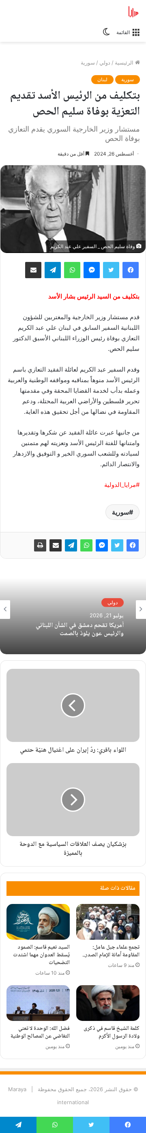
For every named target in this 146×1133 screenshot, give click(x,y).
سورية (88, 62)
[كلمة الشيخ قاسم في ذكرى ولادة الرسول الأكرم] (108, 1003)
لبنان (102, 79)
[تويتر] (117, 545)
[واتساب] (86, 545)
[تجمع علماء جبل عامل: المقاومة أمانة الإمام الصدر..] (108, 922)
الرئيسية (125, 62)
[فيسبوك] (133, 545)
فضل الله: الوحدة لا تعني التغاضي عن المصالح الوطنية (40, 1032)
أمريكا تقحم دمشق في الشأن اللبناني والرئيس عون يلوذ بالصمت (80, 629)
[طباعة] (40, 545)
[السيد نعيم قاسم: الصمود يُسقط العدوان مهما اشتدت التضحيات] (38, 922)
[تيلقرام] (71, 545)
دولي (104, 62)
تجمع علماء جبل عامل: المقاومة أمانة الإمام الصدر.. (111, 951)
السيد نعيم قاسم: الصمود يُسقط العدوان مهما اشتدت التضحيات (41, 955)
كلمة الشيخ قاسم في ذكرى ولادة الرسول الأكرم (112, 1032)
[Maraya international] (107, 12)
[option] (73, 609)
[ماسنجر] (102, 545)
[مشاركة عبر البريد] (55, 545)
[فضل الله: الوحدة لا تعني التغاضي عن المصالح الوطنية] (38, 1003)
